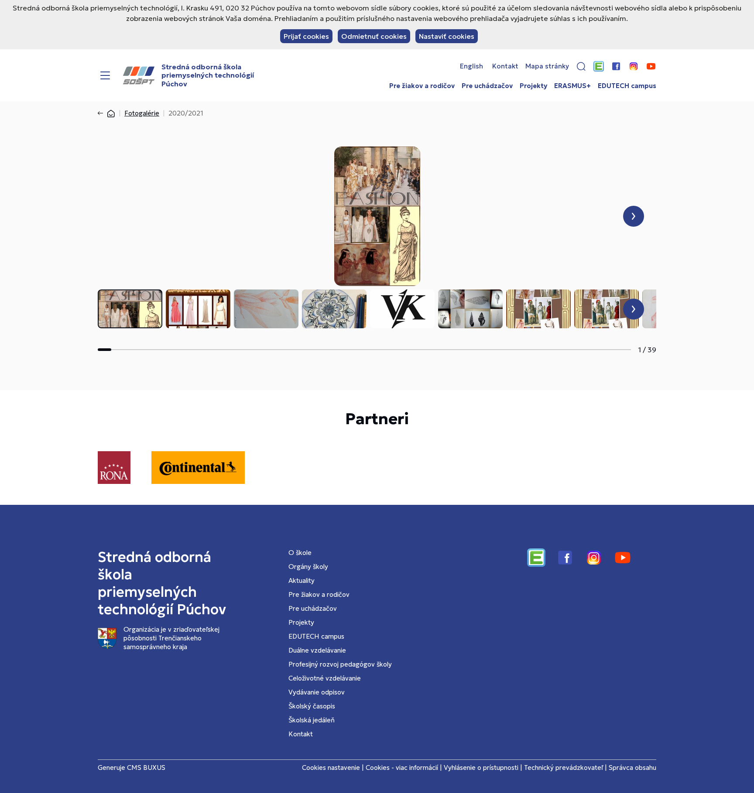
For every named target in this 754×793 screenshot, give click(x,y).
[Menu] (105, 75)
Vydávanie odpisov (316, 692)
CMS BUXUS (146, 767)
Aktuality (301, 580)
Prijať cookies (306, 36)
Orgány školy (308, 566)
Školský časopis (311, 706)
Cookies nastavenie (331, 767)
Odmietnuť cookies (374, 36)
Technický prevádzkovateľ (563, 767)
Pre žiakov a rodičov (422, 86)
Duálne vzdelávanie (317, 650)
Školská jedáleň (311, 720)
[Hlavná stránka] (110, 113)
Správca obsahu (632, 767)
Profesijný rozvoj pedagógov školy (340, 664)
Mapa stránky (547, 66)
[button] (581, 66)
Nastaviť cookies (446, 36)
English (471, 66)
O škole (300, 552)
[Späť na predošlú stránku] (102, 113)
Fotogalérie (141, 113)
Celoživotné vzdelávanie (324, 678)
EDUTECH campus (627, 86)
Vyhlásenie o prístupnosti (481, 767)
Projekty (533, 86)
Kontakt (505, 66)
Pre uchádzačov (487, 86)
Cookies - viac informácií (402, 767)
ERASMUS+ (572, 86)
